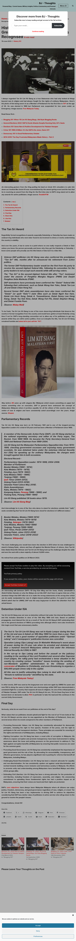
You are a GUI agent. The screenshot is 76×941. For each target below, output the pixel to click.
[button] (73, 915)
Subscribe (58, 26)
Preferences (38, 936)
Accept (38, 925)
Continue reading (38, 31)
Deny (38, 931)
